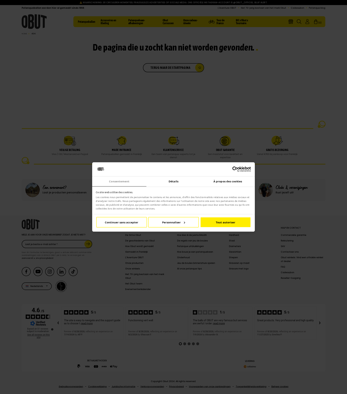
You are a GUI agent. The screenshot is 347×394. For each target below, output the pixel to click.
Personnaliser (171, 222)
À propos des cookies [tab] (227, 181)
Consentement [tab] (119, 181)
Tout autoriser (225, 222)
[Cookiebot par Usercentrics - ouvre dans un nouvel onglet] (235, 169)
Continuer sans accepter (121, 222)
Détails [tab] (173, 181)
